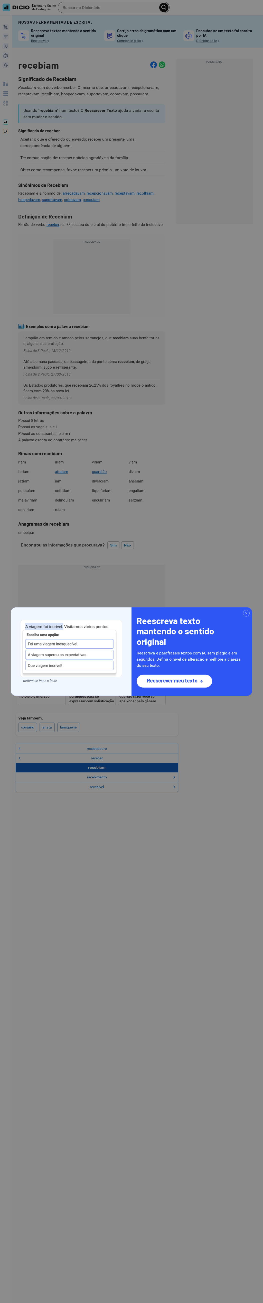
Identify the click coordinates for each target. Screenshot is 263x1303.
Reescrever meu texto (172, 680)
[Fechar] (246, 613)
